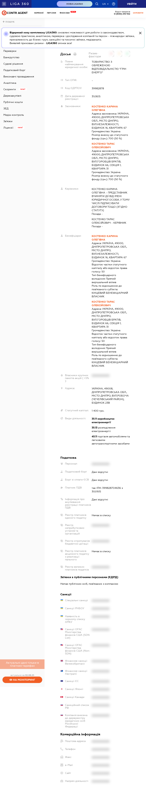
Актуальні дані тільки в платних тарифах (22, 664)
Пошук (10, 22)
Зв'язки (7, 121)
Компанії (38, 13)
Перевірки (9, 51)
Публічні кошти (13, 102)
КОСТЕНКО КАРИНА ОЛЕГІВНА (105, 108)
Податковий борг (14, 70)
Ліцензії (8, 127)
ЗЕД (6, 108)
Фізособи (65, 13)
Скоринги (9, 89)
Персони (51, 13)
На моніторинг (23, 679)
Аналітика (9, 82)
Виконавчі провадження (18, 76)
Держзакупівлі (12, 95)
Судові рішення (13, 63)
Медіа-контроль (13, 114)
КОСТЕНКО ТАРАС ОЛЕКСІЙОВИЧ (103, 145)
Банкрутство (11, 57)
